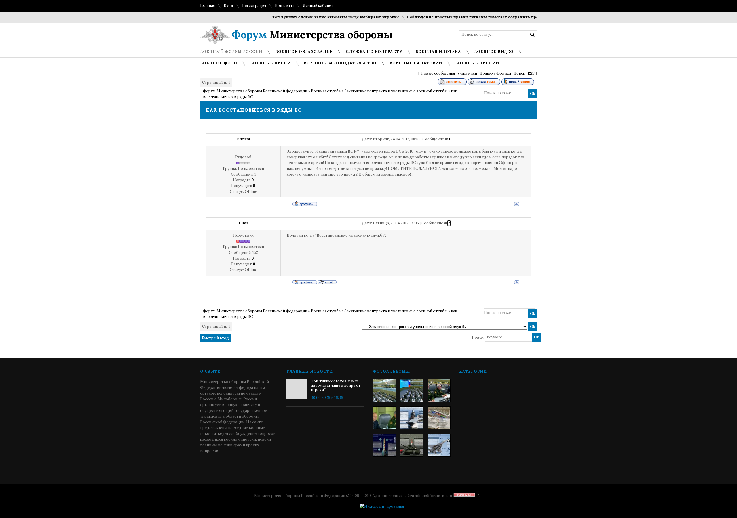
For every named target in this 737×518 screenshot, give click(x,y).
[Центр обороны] (411, 390)
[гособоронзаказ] (439, 390)
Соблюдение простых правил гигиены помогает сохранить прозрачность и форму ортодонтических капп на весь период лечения (532, 17)
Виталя (243, 139)
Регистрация (254, 5)
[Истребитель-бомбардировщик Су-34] (439, 445)
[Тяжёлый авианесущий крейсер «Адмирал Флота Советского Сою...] (411, 417)
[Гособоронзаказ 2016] (384, 417)
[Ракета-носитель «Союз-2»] (384, 445)
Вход (228, 5)
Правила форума (495, 73)
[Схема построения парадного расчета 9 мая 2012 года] (439, 417)
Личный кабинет (318, 5)
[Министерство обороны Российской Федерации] (384, 390)
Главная (207, 5)
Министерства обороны (312, 34)
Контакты (284, 5)
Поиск (519, 73)
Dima (243, 223)
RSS (531, 73)
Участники (467, 73)
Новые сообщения (438, 73)
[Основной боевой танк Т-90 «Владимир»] (411, 445)
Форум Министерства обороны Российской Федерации (255, 91)
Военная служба (326, 91)
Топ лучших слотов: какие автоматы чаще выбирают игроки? (326, 17)
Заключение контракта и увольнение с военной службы (395, 91)
